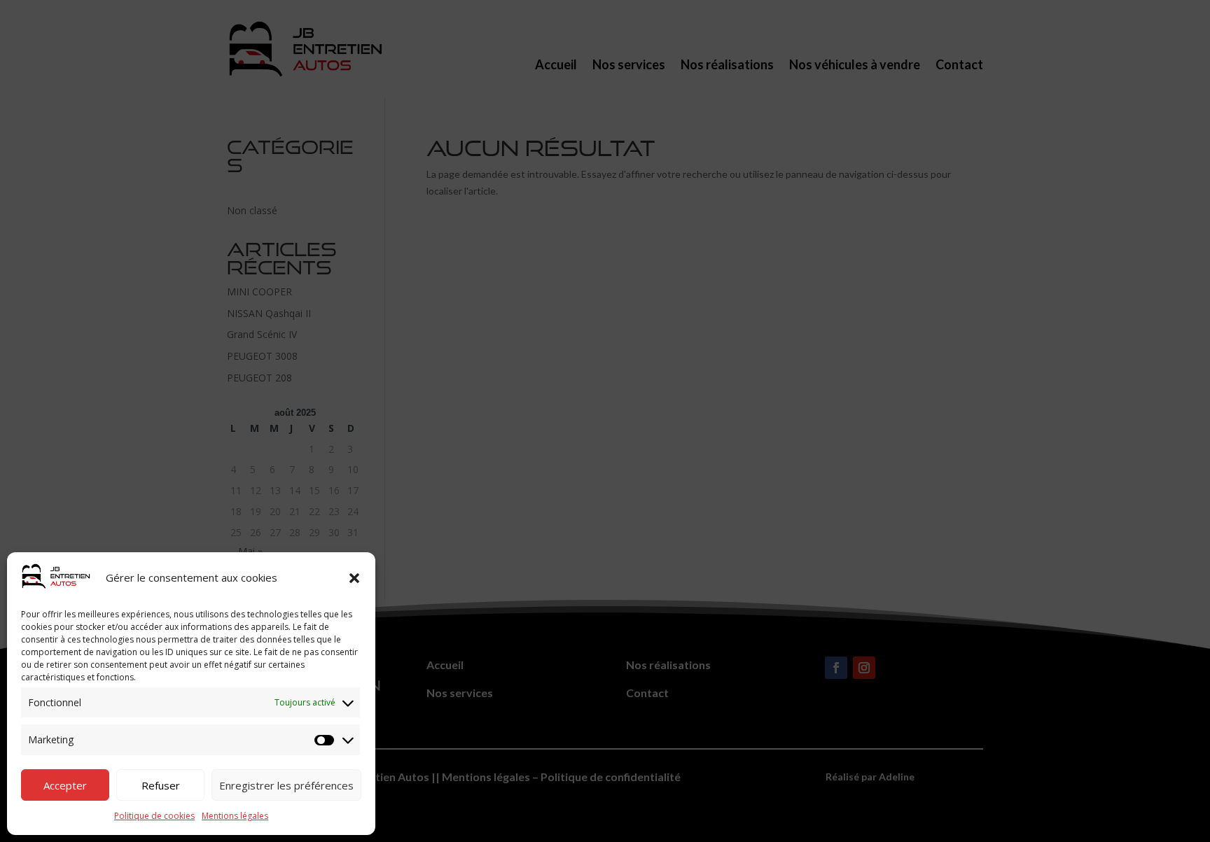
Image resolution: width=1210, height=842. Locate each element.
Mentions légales (235, 816)
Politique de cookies (154, 816)
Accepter (65, 785)
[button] (354, 578)
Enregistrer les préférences (286, 785)
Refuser (160, 785)
